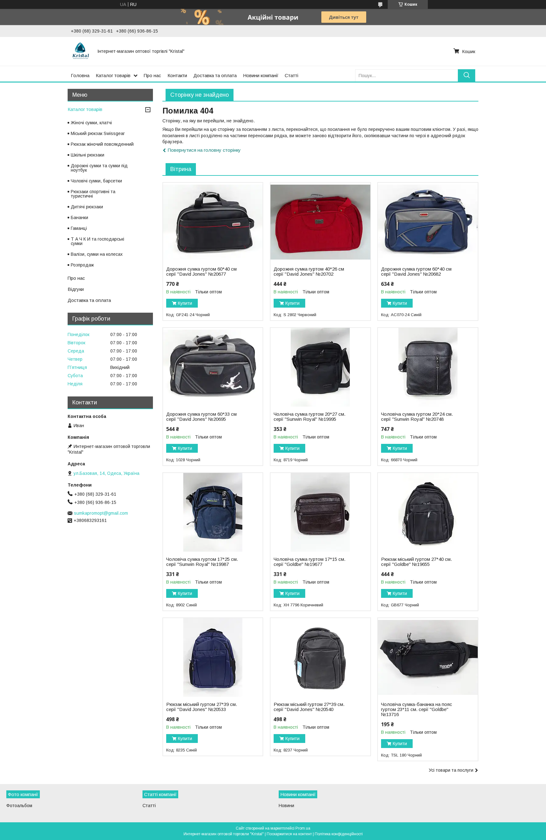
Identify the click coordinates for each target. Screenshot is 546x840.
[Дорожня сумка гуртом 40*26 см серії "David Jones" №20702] (320, 222)
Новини (286, 805)
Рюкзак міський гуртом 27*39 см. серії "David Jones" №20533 (201, 707)
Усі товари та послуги (451, 770)
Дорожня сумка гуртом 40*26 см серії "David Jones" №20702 (309, 272)
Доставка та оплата (215, 75)
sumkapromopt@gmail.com (101, 513)
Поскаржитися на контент (289, 834)
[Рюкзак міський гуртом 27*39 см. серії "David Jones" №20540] (320, 657)
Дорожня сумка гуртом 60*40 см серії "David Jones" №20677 (201, 272)
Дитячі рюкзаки (87, 206)
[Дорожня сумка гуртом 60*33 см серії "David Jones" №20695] (213, 367)
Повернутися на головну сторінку (204, 150)
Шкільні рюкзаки (87, 154)
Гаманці (79, 228)
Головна (80, 75)
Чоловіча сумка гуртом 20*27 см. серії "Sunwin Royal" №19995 (309, 417)
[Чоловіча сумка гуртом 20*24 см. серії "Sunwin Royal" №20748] (427, 367)
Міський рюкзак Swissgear (98, 133)
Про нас (152, 75)
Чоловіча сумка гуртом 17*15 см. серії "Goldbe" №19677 (309, 562)
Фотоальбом (19, 805)
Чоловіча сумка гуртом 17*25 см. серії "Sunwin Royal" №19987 (202, 562)
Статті (291, 75)
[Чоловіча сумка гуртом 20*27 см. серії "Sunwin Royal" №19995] (320, 367)
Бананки (79, 217)
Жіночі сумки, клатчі (91, 122)
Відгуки (76, 289)
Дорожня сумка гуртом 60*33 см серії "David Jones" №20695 (201, 417)
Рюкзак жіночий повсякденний (102, 144)
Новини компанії (260, 75)
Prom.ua (302, 828)
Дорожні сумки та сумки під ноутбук (99, 168)
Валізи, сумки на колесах (97, 254)
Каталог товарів (113, 75)
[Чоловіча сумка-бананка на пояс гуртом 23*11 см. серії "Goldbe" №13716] (427, 657)
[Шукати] (466, 75)
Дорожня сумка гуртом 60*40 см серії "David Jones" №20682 (416, 272)
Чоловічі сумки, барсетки (96, 180)
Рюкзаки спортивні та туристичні (93, 194)
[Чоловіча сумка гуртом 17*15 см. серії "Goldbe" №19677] (320, 512)
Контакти (177, 75)
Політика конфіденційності (339, 834)
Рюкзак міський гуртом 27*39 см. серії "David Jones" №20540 (309, 707)
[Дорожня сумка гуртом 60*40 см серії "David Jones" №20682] (427, 222)
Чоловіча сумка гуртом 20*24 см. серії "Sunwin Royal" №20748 (417, 417)
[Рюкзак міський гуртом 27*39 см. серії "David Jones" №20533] (213, 657)
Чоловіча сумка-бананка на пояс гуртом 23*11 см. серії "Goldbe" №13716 (416, 709)
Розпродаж (82, 264)
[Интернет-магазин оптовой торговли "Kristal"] (80, 51)
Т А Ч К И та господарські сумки (97, 241)
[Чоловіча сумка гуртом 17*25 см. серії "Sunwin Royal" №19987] (213, 512)
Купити (185, 303)
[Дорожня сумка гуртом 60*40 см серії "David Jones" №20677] (213, 222)
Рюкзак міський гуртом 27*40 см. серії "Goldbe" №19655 (416, 562)
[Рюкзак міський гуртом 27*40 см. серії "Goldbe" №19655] (427, 512)
